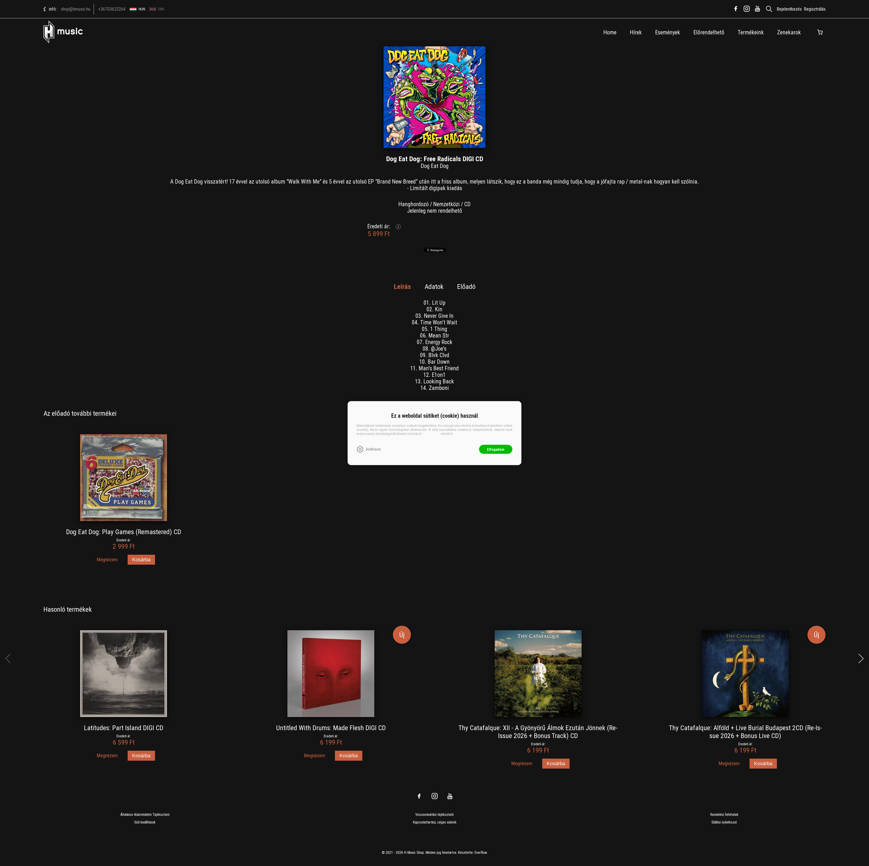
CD (467, 204)
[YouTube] (757, 9)
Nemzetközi (446, 204)
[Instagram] (747, 9)
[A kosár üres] (820, 32)
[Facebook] (736, 9)
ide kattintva (431, 434)
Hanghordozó (413, 204)
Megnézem (107, 559)
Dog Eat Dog (435, 166)
